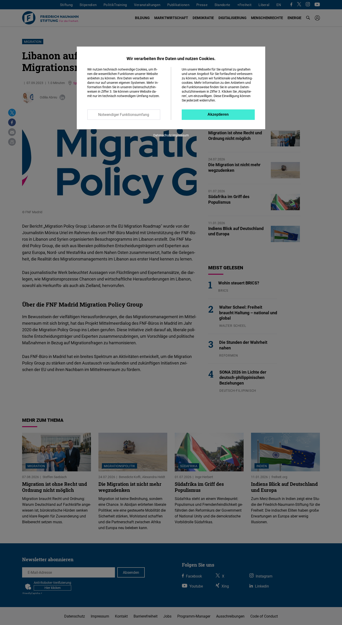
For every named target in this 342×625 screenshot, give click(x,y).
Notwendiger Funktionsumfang (123, 114)
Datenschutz (162, 135)
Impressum (180, 135)
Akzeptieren (218, 114)
